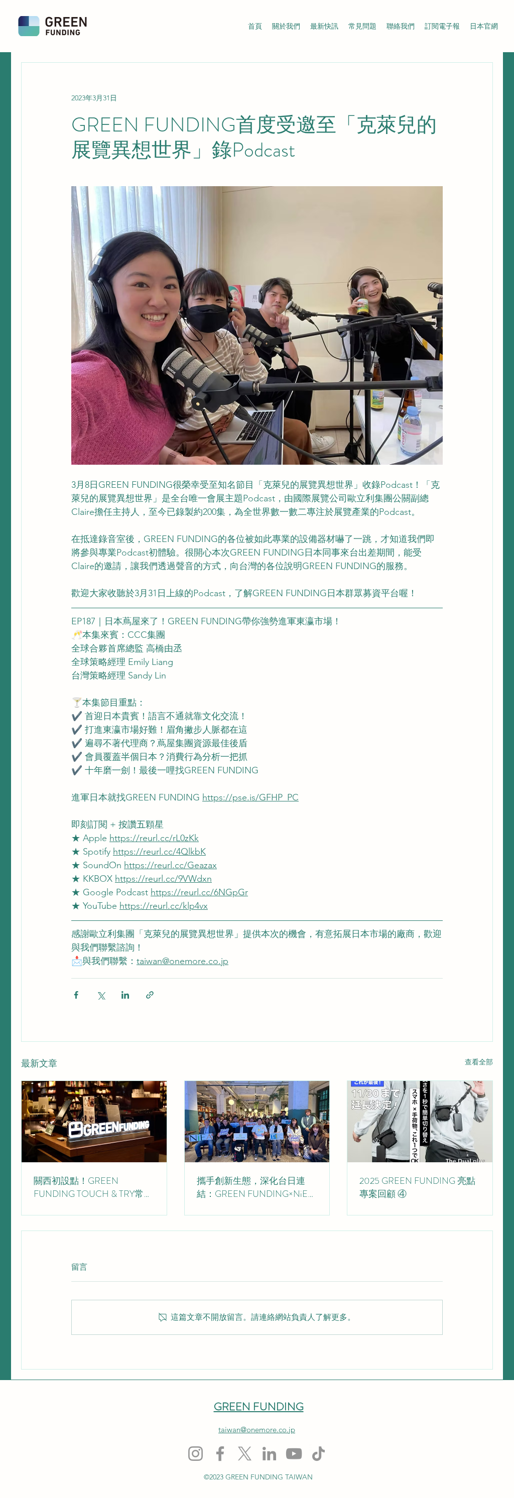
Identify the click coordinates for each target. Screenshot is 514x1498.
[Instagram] (195, 1453)
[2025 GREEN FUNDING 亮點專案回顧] (419, 1121)
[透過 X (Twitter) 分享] (100, 995)
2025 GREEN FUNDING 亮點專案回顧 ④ (417, 1187)
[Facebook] (220, 1453)
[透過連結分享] (150, 995)
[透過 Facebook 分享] (76, 995)
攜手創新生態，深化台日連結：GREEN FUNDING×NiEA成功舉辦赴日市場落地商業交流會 (255, 1187)
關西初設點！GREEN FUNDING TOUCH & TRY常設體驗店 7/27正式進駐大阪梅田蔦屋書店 (93, 1187)
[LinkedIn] (269, 1453)
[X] (244, 1453)
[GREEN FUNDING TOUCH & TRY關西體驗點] (94, 1121)
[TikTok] (318, 1453)
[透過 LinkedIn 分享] (125, 995)
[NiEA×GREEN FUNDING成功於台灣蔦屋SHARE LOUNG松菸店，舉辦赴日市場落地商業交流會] (257, 1121)
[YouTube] (294, 1453)
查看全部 (479, 1061)
